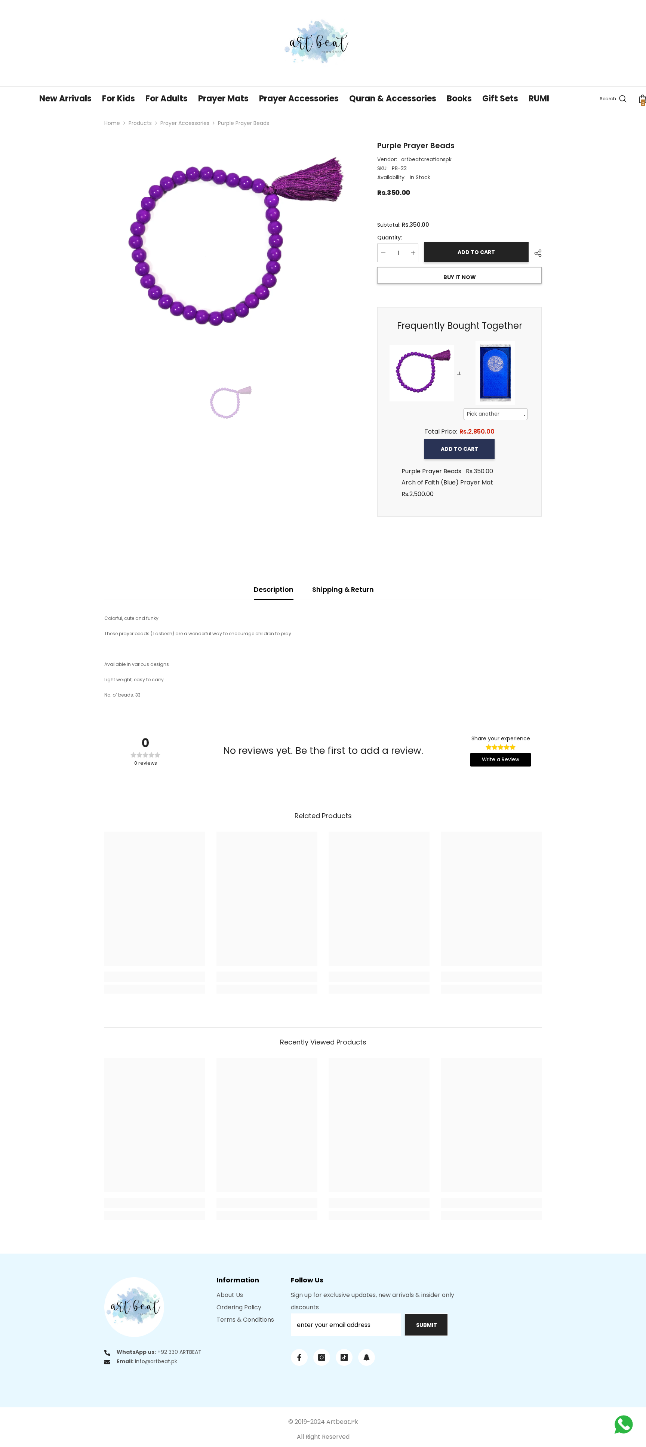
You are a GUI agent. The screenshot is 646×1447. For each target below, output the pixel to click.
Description (273, 589)
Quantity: (389, 237)
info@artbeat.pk (156, 1361)
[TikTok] (344, 1357)
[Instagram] (321, 1357)
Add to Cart (459, 449)
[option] (229, 250)
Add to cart (476, 252)
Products (140, 123)
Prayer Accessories (184, 123)
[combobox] (495, 414)
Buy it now (459, 277)
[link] (154, 977)
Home (112, 123)
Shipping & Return (343, 589)
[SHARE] (535, 253)
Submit (426, 1325)
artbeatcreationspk (426, 159)
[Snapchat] (366, 1357)
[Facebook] (299, 1357)
